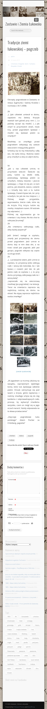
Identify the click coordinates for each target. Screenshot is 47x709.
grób (19, 625)
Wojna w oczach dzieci (12, 564)
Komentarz (12, 480)
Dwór (21, 621)
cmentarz (12, 436)
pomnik (28, 647)
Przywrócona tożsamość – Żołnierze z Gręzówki (20, 597)
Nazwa (12, 499)
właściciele (18, 668)
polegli (19, 647)
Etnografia (21, 64)
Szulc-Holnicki (35, 660)
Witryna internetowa (12, 512)
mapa (17, 638)
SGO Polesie (11, 660)
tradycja (11, 440)
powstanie (22, 651)
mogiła (9, 642)
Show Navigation (36, 20)
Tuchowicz (32, 64)
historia (37, 625)
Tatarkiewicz (22, 664)
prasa (26, 656)
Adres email (12, 506)
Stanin (26, 64)
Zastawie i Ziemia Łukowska (23, 23)
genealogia (10, 625)
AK (16, 617)
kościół (34, 634)
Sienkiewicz (22, 660)
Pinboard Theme (19, 707)
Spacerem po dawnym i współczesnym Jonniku (20, 554)
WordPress (31, 707)
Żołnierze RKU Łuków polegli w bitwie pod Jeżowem (21, 591)
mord (17, 642)
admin (13, 56)
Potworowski (11, 651)
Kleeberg (24, 634)
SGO (33, 656)
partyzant (10, 647)
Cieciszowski (25, 617)
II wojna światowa (21, 629)
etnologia (29, 621)
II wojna (9, 629)
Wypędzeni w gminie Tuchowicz (15, 560)
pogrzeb (30, 436)
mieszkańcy (35, 638)
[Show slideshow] (23, 372)
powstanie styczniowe (13, 656)
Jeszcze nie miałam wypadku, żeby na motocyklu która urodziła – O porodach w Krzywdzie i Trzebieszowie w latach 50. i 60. (22, 576)
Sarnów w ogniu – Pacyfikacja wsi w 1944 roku (19, 568)
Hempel (28, 625)
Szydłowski (10, 664)
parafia (26, 642)
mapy (25, 638)
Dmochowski (11, 621)
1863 (8, 617)
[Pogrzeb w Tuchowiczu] (30, 318)
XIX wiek (28, 668)
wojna (9, 668)
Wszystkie (14, 66)
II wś (32, 629)
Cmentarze (14, 64)
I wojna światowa (12, 634)
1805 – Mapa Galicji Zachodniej (15, 587)
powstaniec (33, 651)
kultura (21, 436)
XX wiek (19, 66)
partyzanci (35, 642)
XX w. (37, 668)
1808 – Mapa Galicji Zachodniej (15, 583)
